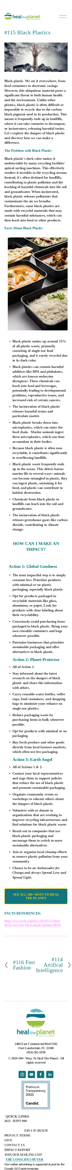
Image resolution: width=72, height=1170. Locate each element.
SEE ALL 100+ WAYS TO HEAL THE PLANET (36, 896)
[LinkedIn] (49, 1074)
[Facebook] (40, 1074)
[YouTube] (31, 1074)
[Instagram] (22, 1074)
